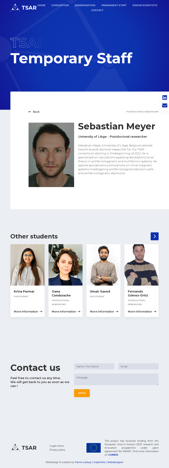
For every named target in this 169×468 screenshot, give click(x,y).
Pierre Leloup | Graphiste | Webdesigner (99, 462)
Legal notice (57, 445)
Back (34, 111)
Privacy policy (57, 449)
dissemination (85, 5)
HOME (41, 5)
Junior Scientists (144, 5)
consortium (60, 5)
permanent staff (113, 5)
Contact (97, 10)
